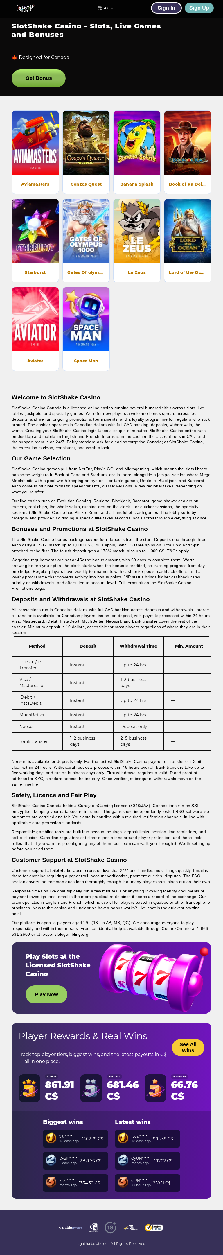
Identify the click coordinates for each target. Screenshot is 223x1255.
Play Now (35, 150)
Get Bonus (39, 78)
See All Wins (188, 1047)
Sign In (166, 8)
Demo (35, 134)
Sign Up (199, 8)
